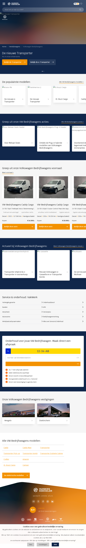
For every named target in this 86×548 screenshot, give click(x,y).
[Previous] (4, 189)
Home (4, 47)
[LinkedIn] (52, 502)
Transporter (45, 448)
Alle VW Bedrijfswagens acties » (72, 122)
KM (78, 358)
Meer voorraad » (8, 172)
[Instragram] (48, 502)
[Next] (33, 189)
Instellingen (43, 544)
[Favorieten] (81, 3)
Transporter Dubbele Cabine (51, 453)
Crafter (6, 459)
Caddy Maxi (27, 448)
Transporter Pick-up (12, 453)
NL (8, 351)
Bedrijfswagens (15, 47)
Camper (26, 465)
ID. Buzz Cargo (9, 465)
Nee (30, 544)
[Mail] (33, 502)
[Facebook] (43, 502)
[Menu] (4, 3)
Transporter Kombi (30, 453)
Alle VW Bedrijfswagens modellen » (71, 82)
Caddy (6, 448)
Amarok (26, 459)
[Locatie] (38, 502)
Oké (55, 544)
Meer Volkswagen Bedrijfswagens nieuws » (68, 246)
